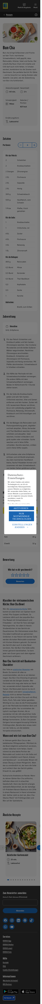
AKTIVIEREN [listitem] (21, 508)
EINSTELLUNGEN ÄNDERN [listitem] (22, 525)
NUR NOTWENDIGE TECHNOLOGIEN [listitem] (21, 516)
